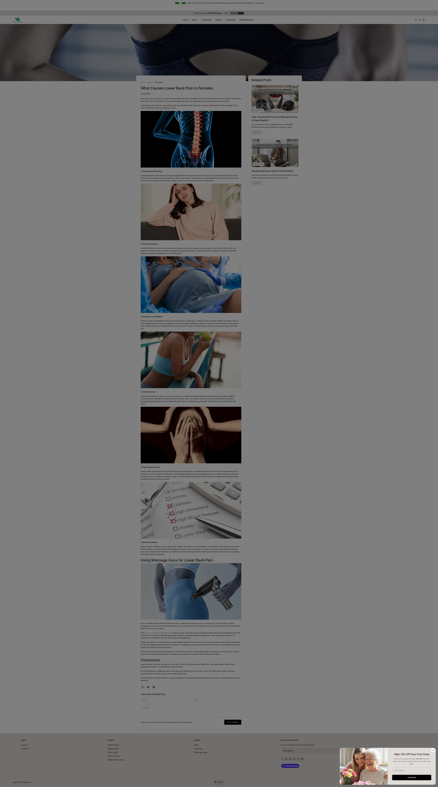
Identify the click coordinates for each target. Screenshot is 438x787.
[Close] (433, 750)
